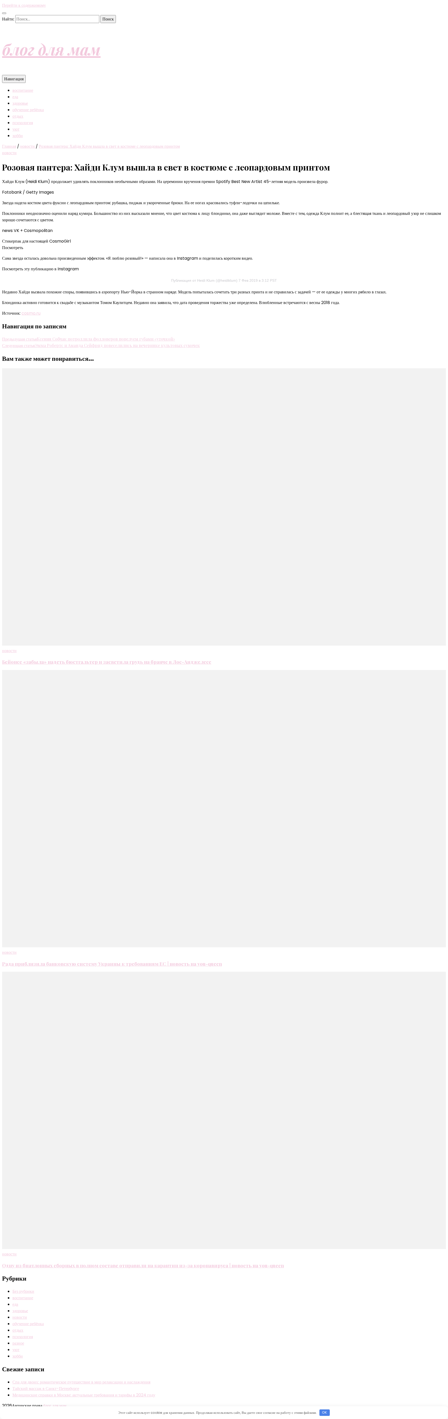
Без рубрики (23, 1291)
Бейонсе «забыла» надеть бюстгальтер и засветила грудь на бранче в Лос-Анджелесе (106, 662)
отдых (17, 116)
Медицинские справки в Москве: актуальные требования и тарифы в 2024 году (83, 1395)
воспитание (22, 90)
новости (9, 153)
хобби (17, 136)
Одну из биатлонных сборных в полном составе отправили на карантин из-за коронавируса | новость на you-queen (143, 1265)
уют (15, 129)
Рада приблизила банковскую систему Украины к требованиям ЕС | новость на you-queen (112, 964)
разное (18, 1343)
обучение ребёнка (28, 110)
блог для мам (51, 49)
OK (324, 1412)
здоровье (20, 103)
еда (15, 97)
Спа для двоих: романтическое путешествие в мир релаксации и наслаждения (81, 1382)
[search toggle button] (4, 13)
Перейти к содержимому (24, 5)
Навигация (14, 79)
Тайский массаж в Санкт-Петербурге (45, 1389)
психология (22, 123)
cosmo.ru (31, 313)
